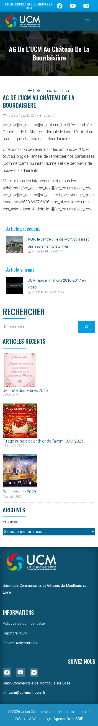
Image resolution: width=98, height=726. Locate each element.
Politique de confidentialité (24, 623)
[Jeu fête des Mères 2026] (20, 369)
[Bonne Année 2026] (20, 470)
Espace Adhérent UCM (21, 643)
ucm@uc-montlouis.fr (27, 692)
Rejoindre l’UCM (15, 633)
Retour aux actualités (51, 90)
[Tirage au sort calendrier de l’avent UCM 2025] (20, 419)
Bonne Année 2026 (19, 491)
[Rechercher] (86, 327)
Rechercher (24, 311)
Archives (10, 521)
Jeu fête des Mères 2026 (25, 390)
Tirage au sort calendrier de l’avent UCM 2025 (43, 441)
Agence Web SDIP (68, 719)
